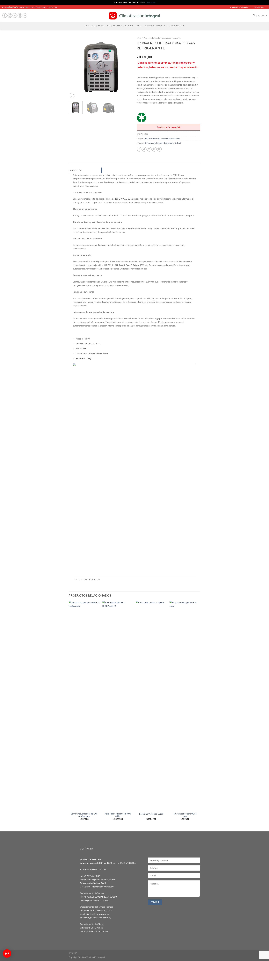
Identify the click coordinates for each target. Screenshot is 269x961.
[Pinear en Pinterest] (154, 149)
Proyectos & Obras (123, 26)
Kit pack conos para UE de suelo (185, 815)
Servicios (103, 26)
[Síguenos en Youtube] (25, 15)
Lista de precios (176, 26)
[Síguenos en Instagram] (9, 15)
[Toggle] (75, 580)
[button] (7, 953)
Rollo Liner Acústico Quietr (151, 814)
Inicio (139, 38)
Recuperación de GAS (172, 143)
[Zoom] (72, 95)
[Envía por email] (149, 149)
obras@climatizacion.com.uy (94, 931)
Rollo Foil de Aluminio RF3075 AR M (118, 815)
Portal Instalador (155, 26)
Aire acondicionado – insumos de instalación (162, 38)
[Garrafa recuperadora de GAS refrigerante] (84, 706)
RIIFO (139, 26)
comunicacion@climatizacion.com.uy (97, 879)
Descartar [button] (150, 2)
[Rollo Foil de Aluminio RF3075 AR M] (117, 706)
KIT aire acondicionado (154, 143)
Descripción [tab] (75, 170)
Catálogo (90, 26)
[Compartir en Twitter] (144, 149)
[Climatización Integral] (134, 15)
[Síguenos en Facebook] (4, 15)
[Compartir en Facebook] (139, 149)
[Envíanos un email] (14, 15)
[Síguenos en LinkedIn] (20, 15)
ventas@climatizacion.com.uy (94, 900)
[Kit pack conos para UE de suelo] (185, 706)
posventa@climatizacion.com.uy (95, 917)
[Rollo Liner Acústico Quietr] (151, 706)
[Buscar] (254, 15)
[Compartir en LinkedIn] (159, 149)
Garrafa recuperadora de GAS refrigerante (84, 815)
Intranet (73, 953)
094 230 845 (97, 927)
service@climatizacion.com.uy (94, 914)
